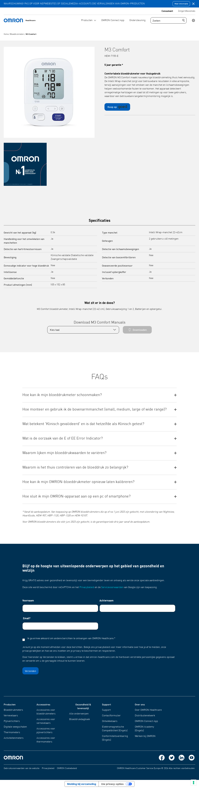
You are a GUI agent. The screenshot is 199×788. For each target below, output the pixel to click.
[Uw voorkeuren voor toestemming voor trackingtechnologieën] (194, 783)
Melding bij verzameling (81, 784)
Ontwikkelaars (109, 721)
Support (106, 710)
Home (6, 34)
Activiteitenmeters (13, 738)
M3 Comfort (31, 34)
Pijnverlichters (12, 721)
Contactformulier (111, 715)
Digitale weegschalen (15, 727)
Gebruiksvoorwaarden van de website (21, 768)
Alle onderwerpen (79, 714)
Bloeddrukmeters (17, 34)
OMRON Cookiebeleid (67, 768)
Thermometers (12, 732)
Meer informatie (181, 3)
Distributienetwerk (145, 715)
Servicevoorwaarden (112, 587)
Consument (167, 11)
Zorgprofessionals (186, 11)
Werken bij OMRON (145, 736)
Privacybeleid (86, 587)
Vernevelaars (11, 715)
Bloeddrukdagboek (79, 719)
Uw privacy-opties (112, 784)
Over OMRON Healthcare (148, 710)
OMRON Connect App (146, 721)
